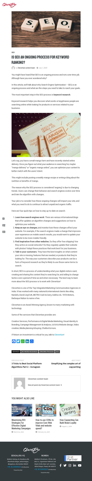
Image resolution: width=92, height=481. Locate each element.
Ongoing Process (47, 352)
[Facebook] (60, 466)
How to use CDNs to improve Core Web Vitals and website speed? (45, 424)
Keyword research (29, 352)
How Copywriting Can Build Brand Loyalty (69, 421)
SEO (13, 52)
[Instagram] (70, 466)
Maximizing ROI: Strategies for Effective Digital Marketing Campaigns (21, 424)
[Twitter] (65, 466)
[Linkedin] (74, 466)
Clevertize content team (26, 68)
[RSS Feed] (84, 466)
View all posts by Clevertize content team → (45, 385)
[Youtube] (79, 466)
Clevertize (59, 334)
